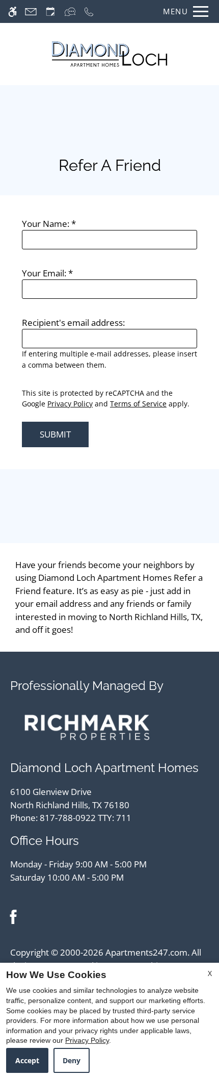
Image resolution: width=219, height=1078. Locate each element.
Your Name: (49, 223)
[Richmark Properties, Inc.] (87, 726)
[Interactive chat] (70, 11)
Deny (71, 1060)
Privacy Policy (70, 403)
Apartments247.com (146, 952)
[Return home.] (109, 54)
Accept (27, 1060)
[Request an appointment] (50, 11)
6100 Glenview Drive (69, 798)
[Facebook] (13, 917)
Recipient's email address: (73, 322)
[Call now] (88, 11)
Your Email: (47, 273)
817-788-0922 (85, 818)
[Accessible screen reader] (12, 11)
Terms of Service (138, 403)
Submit (55, 434)
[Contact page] (30, 11)
